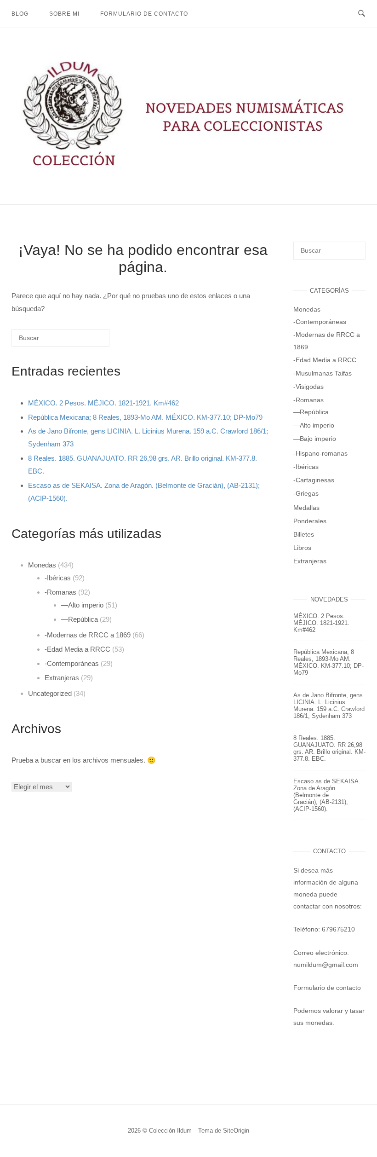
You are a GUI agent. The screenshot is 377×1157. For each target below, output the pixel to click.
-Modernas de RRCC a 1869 (88, 635)
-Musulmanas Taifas (322, 373)
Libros (302, 547)
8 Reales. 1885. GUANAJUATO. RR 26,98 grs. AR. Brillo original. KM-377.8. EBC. (329, 748)
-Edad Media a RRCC (77, 649)
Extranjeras (62, 678)
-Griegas (306, 493)
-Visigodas (308, 386)
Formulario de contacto (144, 14)
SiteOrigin (236, 1130)
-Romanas (60, 592)
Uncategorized (50, 693)
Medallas (306, 507)
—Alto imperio (82, 605)
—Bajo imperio (314, 438)
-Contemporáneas (72, 663)
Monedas (42, 565)
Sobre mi (64, 14)
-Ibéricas (58, 578)
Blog (20, 14)
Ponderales (309, 521)
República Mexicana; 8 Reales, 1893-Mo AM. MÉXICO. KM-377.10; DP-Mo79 (145, 417)
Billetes (303, 534)
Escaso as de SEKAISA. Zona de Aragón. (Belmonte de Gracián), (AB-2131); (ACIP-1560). (326, 795)
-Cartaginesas (313, 480)
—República (79, 619)
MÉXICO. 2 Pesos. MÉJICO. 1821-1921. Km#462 (103, 403)
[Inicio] (188, 170)
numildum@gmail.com (325, 964)
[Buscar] (88, 341)
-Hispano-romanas (320, 453)
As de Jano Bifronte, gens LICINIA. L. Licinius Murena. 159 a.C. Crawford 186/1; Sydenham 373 (329, 705)
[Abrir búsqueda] (362, 14)
